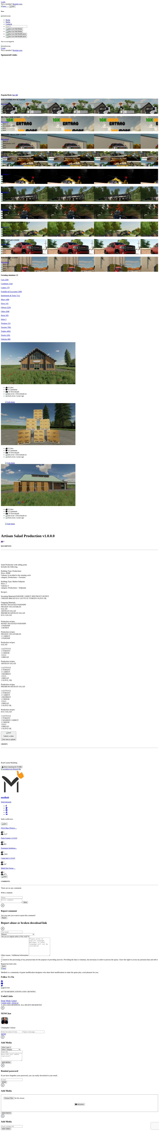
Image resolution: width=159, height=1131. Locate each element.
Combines (7, 284)
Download (5, 104)
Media (8, 22)
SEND (4, 1082)
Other (5, 311)
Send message (6, 802)
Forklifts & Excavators (11, 292)
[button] (6, 806)
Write (25, 902)
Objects (6, 307)
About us (15, 1003)
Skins (3, 319)
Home (8, 20)
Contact (14, 1001)
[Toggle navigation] (12, 6)
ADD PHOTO (6, 1113)
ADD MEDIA (6, 1062)
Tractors (6, 327)
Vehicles (5, 339)
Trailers (6, 331)
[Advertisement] (22, 74)
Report (4, 918)
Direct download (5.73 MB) (12, 767)
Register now (17, 4)
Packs (4, 315)
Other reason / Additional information (14, 955)
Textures (5, 323)
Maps (5, 300)
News (4, 304)
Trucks (5, 335)
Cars (4, 280)
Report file (17, 769)
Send (3, 966)
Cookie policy (6, 1003)
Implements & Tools (10, 296)
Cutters (5, 288)
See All (15, 95)
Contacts (9, 24)
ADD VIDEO (6, 1129)
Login (3, 2)
